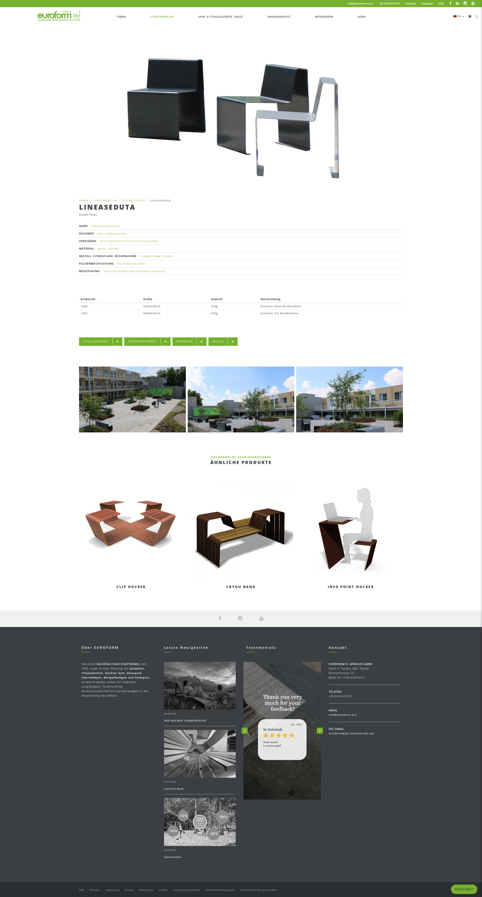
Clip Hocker (131, 586)
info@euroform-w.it (360, 3)
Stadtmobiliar (162, 16)
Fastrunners (173, 857)
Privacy (129, 890)
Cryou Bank (241, 586)
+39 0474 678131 (389, 3)
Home (84, 200)
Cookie (163, 890)
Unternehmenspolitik (186, 890)
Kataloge (427, 3)
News (362, 16)
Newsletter (146, 890)
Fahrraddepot (279, 16)
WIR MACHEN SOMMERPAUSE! (185, 720)
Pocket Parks (134, 200)
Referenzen (324, 16)
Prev (245, 731)
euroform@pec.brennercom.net (351, 733)
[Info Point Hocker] (351, 531)
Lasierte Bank (174, 788)
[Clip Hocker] (131, 531)
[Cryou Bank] (241, 531)
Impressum (112, 890)
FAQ (441, 3)
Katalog (218, 341)
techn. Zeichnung (96, 341)
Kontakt (411, 3)
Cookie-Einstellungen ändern (259, 890)
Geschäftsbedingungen (220, 890)
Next (320, 731)
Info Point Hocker (351, 586)
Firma (121, 16)
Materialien (184, 341)
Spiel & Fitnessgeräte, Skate (220, 16)
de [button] (460, 16)
